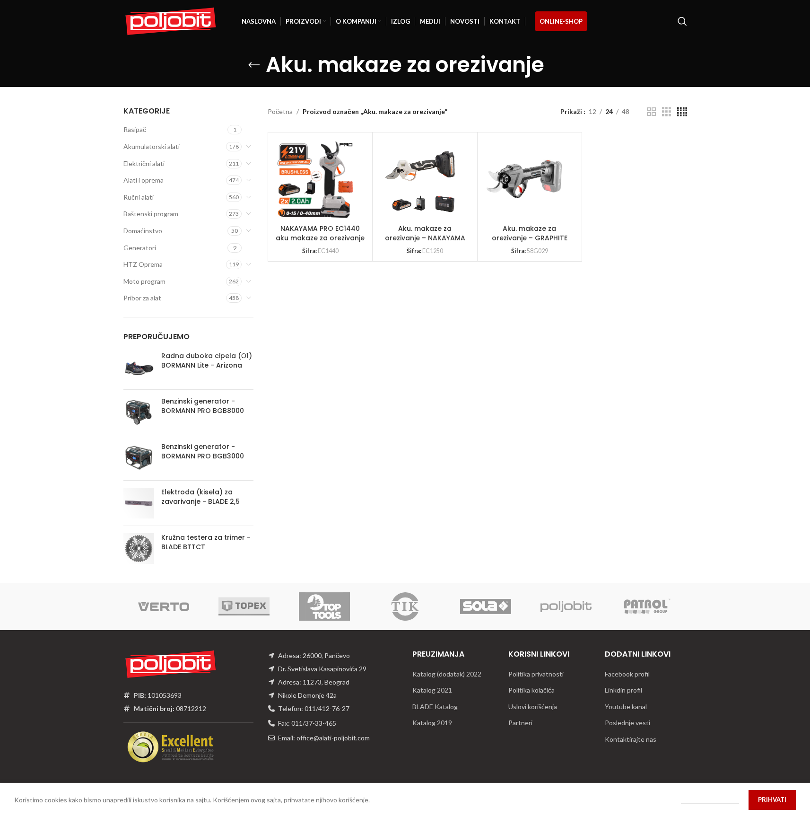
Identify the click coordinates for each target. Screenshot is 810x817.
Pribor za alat (142, 298)
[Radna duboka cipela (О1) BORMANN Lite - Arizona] (138, 366)
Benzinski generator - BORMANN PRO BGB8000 (202, 406)
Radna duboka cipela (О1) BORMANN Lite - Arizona (206, 360)
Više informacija (710, 799)
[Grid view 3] (666, 112)
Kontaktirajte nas (630, 739)
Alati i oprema (143, 180)
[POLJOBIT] (566, 606)
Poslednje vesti (627, 723)
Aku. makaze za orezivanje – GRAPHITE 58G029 (529, 238)
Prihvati (772, 799)
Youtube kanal (626, 707)
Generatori (139, 248)
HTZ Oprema (143, 264)
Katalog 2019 (432, 723)
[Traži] (682, 21)
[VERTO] (163, 606)
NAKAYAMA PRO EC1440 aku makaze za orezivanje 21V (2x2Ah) (320, 238)
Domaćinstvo (142, 231)
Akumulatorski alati (151, 146)
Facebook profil (627, 674)
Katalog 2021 (432, 690)
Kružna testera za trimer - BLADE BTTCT (206, 542)
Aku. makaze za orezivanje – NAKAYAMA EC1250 (425, 238)
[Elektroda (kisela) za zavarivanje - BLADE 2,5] (138, 503)
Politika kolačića (531, 690)
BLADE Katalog (435, 707)
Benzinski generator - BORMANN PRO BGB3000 (202, 451)
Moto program (144, 281)
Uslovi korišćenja (532, 707)
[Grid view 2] (651, 112)
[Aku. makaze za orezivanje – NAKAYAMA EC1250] (420, 180)
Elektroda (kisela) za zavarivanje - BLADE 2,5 (200, 497)
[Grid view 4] (682, 112)
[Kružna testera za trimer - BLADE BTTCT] (138, 548)
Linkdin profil (623, 690)
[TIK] (405, 606)
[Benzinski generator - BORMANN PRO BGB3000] (138, 457)
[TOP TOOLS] (324, 606)
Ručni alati (138, 197)
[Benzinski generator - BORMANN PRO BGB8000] (138, 412)
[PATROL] (646, 606)
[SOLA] (485, 606)
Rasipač (134, 129)
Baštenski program (150, 214)
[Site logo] (170, 21)
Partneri (520, 723)
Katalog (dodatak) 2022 (446, 674)
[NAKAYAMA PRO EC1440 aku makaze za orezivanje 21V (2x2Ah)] (315, 180)
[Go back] (254, 65)
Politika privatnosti (536, 674)
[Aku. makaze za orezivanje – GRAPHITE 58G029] (525, 180)
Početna (280, 111)
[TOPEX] (244, 606)
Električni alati (144, 163)
